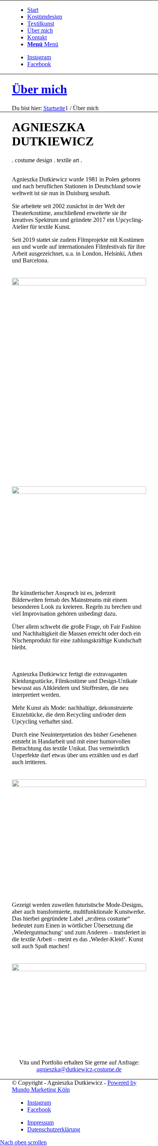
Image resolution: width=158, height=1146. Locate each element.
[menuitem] (86, 10)
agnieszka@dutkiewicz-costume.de (79, 1069)
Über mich (39, 89)
